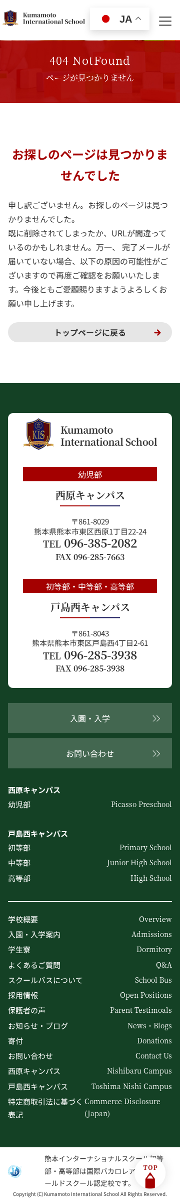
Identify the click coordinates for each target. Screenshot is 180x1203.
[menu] (165, 20)
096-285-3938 (89, 655)
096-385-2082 (89, 543)
